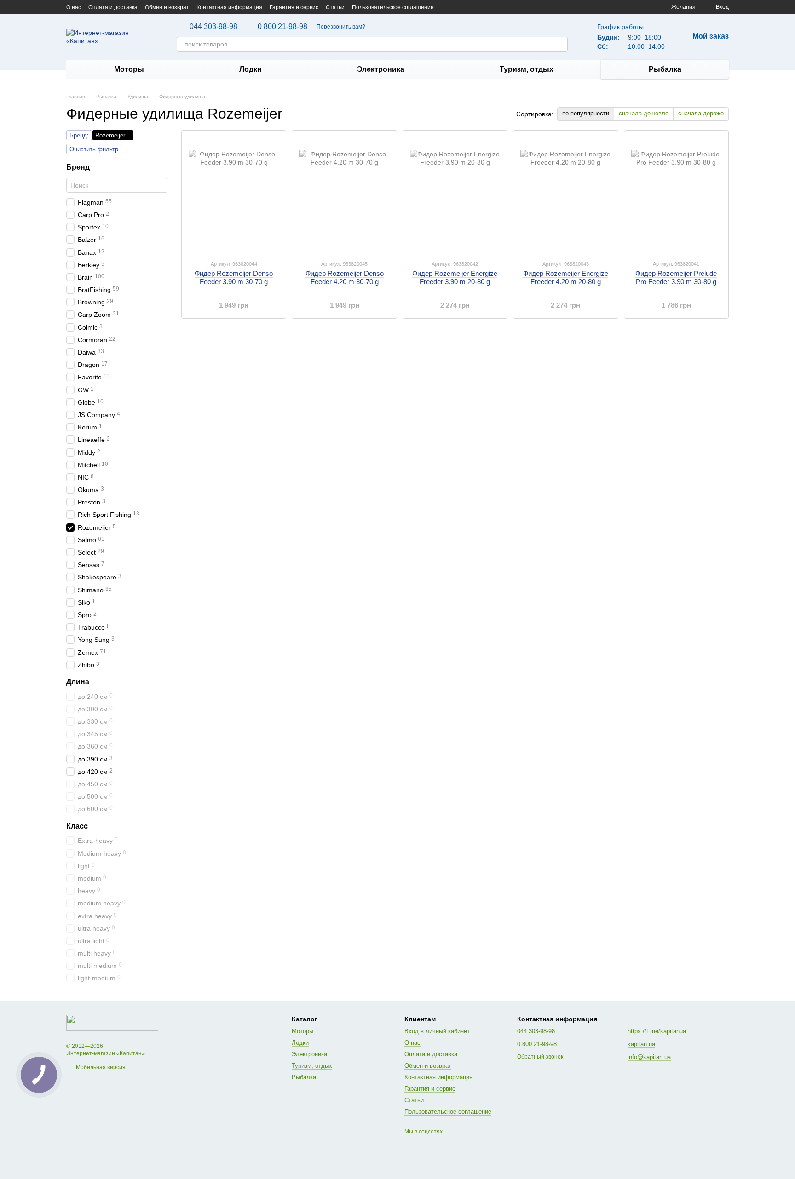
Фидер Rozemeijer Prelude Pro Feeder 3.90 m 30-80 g (676, 277)
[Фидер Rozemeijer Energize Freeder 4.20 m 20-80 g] (565, 194)
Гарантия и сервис (294, 7)
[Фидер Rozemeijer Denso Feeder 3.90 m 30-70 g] (234, 194)
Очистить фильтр (93, 149)
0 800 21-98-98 (282, 26)
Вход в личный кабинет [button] (437, 1031)
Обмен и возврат (167, 7)
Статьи (335, 7)
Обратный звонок (540, 1056)
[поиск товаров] (560, 44)
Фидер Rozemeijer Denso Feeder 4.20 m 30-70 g (344, 277)
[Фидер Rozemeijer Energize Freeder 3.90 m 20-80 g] (455, 194)
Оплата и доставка (113, 7)
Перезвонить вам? (341, 26)
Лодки (250, 69)
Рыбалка (665, 69)
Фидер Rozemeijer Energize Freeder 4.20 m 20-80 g (565, 277)
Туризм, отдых (526, 69)
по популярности (585, 113)
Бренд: (79, 135)
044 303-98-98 (213, 26)
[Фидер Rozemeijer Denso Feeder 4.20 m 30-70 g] (344, 194)
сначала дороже (701, 113)
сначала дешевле (643, 113)
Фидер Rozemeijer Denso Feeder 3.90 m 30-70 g (234, 277)
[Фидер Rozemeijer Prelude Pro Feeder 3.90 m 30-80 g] (676, 194)
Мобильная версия (100, 1067)
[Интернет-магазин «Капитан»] (112, 1022)
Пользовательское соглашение (393, 7)
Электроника (380, 69)
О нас (73, 7)
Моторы (129, 69)
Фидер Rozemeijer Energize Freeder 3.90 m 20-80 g (454, 277)
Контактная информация (229, 7)
